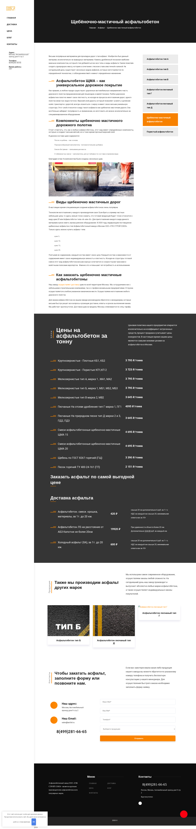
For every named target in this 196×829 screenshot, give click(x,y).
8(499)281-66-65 (71, 731)
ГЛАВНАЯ (92, 783)
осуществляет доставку (68, 285)
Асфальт (101, 28)
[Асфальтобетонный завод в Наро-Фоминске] (17, 8)
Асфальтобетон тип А (157, 59)
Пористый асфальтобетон (160, 132)
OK (34, 822)
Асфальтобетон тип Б (157, 69)
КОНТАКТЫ (93, 793)
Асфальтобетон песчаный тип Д (160, 105)
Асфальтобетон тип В (157, 79)
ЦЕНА (91, 788)
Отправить (138, 738)
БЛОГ (109, 788)
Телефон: (13, 61)
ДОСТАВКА (111, 783)
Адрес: (12, 52)
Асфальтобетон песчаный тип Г (160, 91)
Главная (92, 28)
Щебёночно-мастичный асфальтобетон (158, 119)
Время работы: (15, 67)
